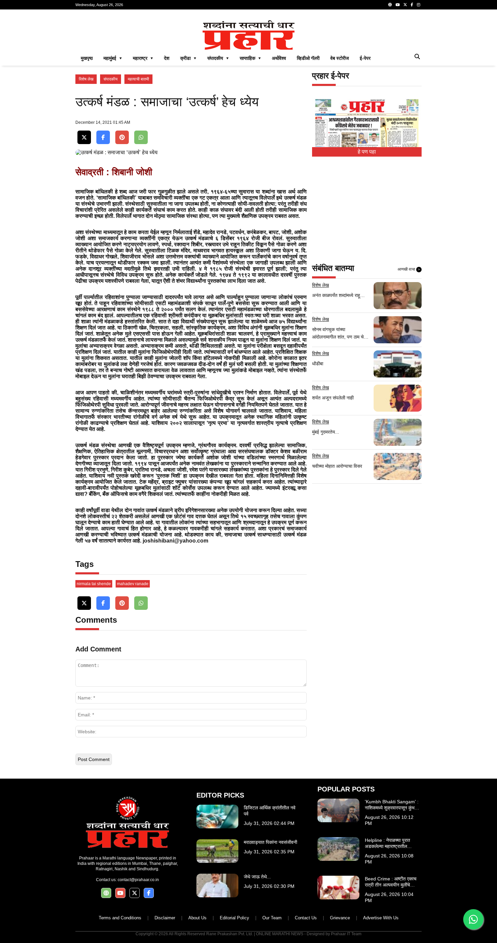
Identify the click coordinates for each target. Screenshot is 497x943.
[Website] (390, 5)
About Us (197, 917)
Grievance (340, 917)
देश (166, 58)
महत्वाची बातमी (138, 79)
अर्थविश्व (279, 58)
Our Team (272, 917)
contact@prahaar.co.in (138, 879)
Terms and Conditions (120, 917)
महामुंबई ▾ (112, 58)
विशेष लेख (86, 79)
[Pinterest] (122, 137)
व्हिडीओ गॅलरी (308, 58)
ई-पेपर (365, 58)
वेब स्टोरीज (339, 58)
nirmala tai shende (94, 583)
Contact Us (306, 917)
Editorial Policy (234, 917)
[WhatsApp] (141, 137)
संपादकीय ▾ (218, 58)
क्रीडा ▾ (188, 58)
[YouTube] (398, 5)
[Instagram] (418, 5)
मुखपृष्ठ (87, 58)
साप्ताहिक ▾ (250, 58)
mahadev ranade (132, 583)
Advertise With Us (381, 917)
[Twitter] (405, 5)
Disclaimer (165, 917)
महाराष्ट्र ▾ (143, 58)
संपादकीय (110, 79)
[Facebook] (412, 5)
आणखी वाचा (409, 269)
